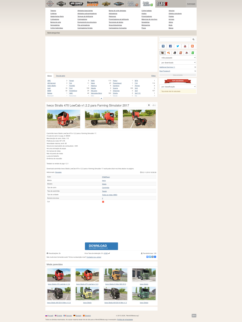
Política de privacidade (125, 319)
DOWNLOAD (98, 246)
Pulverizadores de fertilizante (119, 19)
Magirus (94, 85)
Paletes (171, 16)
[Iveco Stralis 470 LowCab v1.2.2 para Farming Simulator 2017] (64, 119)
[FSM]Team (106, 177)
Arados (144, 13)
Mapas (171, 28)
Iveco (104, 180)
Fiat (70, 83)
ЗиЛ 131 (138, 93)
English (59, 315)
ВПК (136, 80)
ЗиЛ (136, 91)
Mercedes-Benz (96, 93)
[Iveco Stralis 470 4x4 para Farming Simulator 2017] (87, 293)
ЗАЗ (136, 88)
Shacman (116, 91)
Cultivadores (54, 19)
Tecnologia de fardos (116, 22)
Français (69, 315)
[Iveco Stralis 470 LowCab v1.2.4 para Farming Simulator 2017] (59, 275)
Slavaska (58, 172)
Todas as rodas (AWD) (109, 194)
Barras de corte (55, 22)
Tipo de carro (60, 76)
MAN (93, 80)
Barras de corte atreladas (117, 10)
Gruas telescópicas (115, 25)
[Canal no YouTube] (185, 46)
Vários (171, 22)
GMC (71, 93)
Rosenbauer (117, 83)
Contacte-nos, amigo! (94, 257)
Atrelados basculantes (85, 10)
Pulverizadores (147, 16)
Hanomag (72, 96)
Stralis (104, 184)
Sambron (116, 85)
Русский (50, 315)
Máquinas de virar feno (149, 19)
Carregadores (82, 19)
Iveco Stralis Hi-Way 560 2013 (115, 284)
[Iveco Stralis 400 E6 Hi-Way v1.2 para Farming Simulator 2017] (115, 293)
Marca (49, 76)
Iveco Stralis (144, 284)
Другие (137, 85)
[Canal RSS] (192, 46)
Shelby (115, 93)
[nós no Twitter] (177, 46)
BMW (49, 91)
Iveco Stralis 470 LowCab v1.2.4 (59, 284)
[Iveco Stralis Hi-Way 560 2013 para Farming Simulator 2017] (115, 275)
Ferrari (71, 80)
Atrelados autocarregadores (87, 13)
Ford (70, 88)
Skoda (115, 96)
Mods (170, 25)
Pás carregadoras (84, 25)
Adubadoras (113, 13)
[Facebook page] (170, 46)
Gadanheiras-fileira (57, 16)
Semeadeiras (55, 25)
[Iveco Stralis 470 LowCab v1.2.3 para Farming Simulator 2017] (87, 275)
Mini (92, 96)
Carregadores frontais (85, 28)
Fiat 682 (72, 85)
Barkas (49, 93)
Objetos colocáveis (175, 13)
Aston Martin (51, 85)
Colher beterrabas (56, 28)
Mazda (93, 88)
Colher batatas (147, 10)
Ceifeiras (53, 13)
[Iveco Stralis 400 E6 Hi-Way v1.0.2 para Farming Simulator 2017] (59, 293)
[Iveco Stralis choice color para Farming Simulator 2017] (144, 275)
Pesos (144, 28)
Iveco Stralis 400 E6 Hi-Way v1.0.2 (59, 302)
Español (88, 315)
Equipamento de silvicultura (87, 22)
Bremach (50, 96)
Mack (93, 83)
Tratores (53, 10)
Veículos (171, 10)
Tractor (104, 191)
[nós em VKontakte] (163, 46)
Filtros (153, 76)
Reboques (112, 16)
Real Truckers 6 (164, 71)
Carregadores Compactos (118, 28)
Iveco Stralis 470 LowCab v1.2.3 (87, 284)
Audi (49, 88)
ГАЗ (136, 83)
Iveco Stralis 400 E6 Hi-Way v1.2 (115, 302)
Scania (115, 88)
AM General (51, 83)
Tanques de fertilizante (85, 16)
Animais (171, 19)
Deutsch (78, 315)
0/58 (105, 253)
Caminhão (105, 187)
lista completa (178, 75)
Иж (136, 96)
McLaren (94, 91)
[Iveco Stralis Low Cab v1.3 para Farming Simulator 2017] (144, 293)
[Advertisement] (101, 54)
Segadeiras (145, 22)
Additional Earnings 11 (167, 67)
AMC (49, 80)
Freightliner (73, 91)
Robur (115, 80)
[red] (103, 202)
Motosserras (146, 25)
